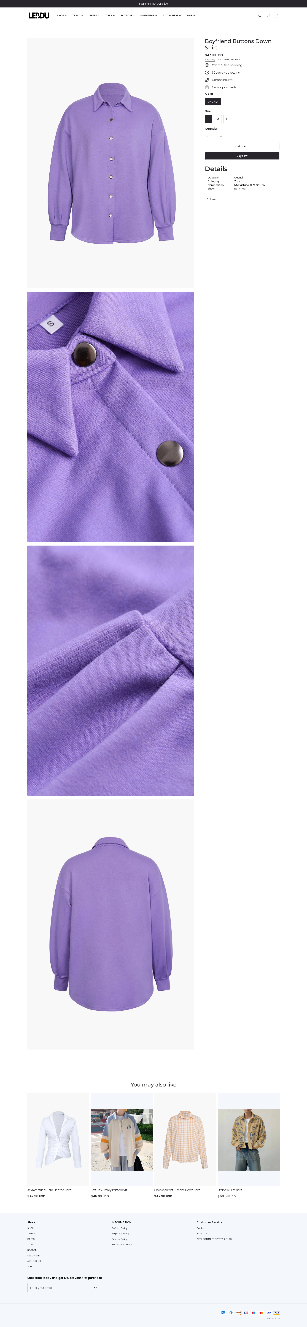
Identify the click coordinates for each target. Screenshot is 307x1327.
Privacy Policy (119, 1239)
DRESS (31, 1239)
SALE (29, 1266)
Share (212, 199)
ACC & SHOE (34, 1261)
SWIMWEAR (33, 1255)
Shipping (210, 59)
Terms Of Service (122, 1244)
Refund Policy (119, 1228)
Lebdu (277, 1318)
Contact (201, 1228)
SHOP (30, 1228)
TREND (31, 1233)
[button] (260, 15)
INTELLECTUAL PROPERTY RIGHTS (214, 1239)
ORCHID (213, 101)
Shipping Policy (120, 1233)
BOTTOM (32, 1250)
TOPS (30, 1244)
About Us (201, 1233)
